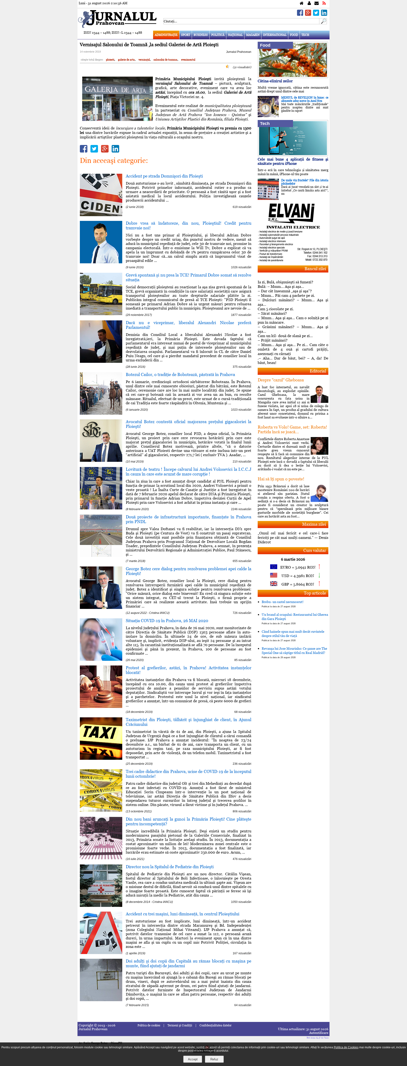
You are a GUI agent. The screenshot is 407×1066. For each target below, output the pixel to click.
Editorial (318, 370)
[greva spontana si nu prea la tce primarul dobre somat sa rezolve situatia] (101, 314)
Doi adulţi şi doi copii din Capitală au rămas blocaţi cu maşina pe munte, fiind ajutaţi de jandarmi (188, 963)
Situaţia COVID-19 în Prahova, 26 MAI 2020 (167, 620)
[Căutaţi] (323, 23)
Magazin (253, 35)
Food (294, 35)
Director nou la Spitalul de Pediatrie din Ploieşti (170, 866)
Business (201, 35)
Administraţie (166, 35)
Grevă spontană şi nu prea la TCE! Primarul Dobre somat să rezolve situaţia (188, 277)
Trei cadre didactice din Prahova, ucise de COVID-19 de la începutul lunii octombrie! (188, 774)
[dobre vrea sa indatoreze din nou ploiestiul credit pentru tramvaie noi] (101, 262)
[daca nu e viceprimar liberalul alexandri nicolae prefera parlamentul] (101, 361)
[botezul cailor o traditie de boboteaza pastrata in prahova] (101, 413)
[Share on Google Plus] (308, 14)
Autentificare (318, 1033)
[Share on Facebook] (300, 14)
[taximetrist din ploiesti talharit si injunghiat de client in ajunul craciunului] (101, 758)
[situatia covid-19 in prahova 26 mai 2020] (101, 659)
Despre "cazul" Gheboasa (281, 379)
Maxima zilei (314, 524)
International (274, 35)
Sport (185, 35)
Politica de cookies (149, 1025)
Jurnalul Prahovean (238, 52)
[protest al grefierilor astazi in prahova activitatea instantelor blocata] (101, 707)
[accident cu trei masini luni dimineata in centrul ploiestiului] (101, 953)
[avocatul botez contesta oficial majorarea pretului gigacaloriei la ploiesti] (101, 461)
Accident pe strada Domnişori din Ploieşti (164, 176)
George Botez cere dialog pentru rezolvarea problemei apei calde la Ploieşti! (188, 571)
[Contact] (316, 3)
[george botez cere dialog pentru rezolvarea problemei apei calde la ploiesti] (101, 608)
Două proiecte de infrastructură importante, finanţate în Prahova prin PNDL (188, 519)
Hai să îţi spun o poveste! (281, 478)
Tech (305, 35)
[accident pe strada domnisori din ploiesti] (101, 215)
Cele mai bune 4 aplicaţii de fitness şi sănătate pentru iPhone (293, 161)
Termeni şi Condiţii (179, 1025)
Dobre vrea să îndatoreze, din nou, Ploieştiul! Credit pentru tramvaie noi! (188, 225)
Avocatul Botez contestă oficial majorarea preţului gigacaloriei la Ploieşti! (188, 424)
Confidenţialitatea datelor (215, 1025)
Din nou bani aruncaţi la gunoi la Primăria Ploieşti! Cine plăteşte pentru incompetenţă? (188, 821)
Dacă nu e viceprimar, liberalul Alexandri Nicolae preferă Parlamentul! (188, 325)
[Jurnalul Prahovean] (302, 3)
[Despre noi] (309, 3)
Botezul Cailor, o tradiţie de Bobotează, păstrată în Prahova (180, 374)
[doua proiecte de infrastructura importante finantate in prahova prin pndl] (101, 556)
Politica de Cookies (346, 1047)
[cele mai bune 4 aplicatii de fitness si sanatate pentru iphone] (293, 155)
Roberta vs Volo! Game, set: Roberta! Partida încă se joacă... (292, 429)
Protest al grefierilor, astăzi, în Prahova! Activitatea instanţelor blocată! (188, 670)
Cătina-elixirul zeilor (275, 81)
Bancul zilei (315, 268)
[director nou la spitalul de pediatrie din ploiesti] (101, 906)
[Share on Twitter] (316, 14)
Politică (217, 35)
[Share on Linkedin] (324, 14)
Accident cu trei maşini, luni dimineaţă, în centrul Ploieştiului (182, 913)
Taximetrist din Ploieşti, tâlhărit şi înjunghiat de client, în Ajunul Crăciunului (188, 722)
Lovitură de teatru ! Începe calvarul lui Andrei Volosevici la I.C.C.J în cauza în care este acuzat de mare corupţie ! (188, 471)
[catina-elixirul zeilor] (293, 77)
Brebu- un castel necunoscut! (283, 604)
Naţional (235, 35)
